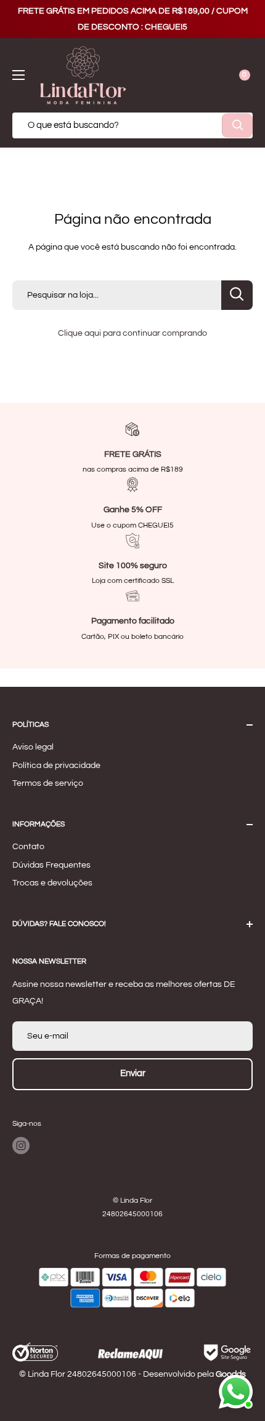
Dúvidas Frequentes (51, 865)
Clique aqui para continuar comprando (132, 333)
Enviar (132, 1073)
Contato (28, 846)
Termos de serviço (47, 783)
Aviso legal (33, 747)
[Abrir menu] (18, 75)
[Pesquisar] (237, 125)
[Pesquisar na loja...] (237, 295)
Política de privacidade (56, 765)
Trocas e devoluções (52, 883)
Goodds (231, 1374)
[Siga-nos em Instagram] (21, 1145)
